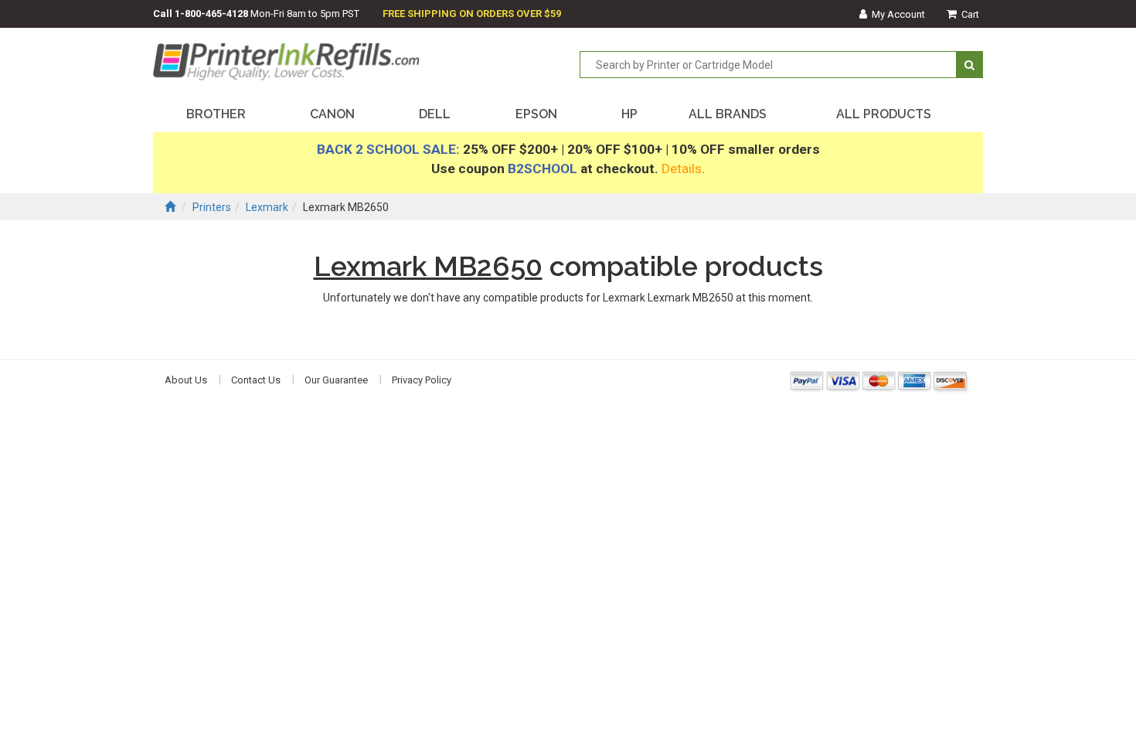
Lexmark (267, 207)
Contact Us (256, 380)
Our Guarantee (336, 380)
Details (682, 168)
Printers (211, 207)
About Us (186, 380)
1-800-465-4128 (211, 13)
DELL (435, 114)
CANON (332, 114)
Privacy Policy (421, 380)
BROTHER (216, 114)
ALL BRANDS (728, 114)
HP (629, 114)
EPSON (536, 114)
